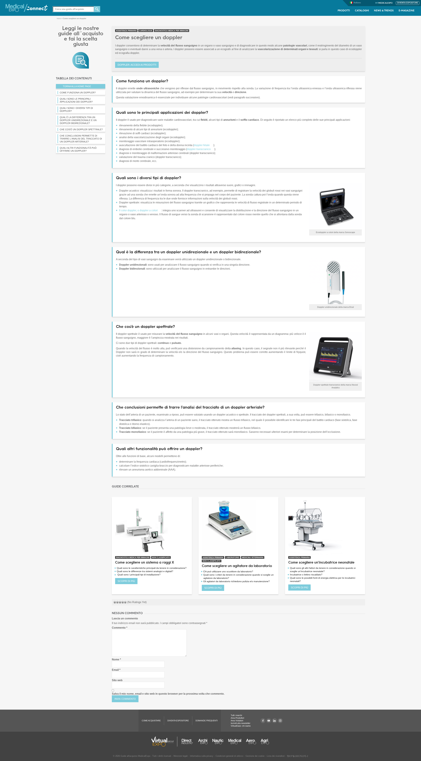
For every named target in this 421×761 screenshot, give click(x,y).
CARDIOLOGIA (145, 31)
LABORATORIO (232, 557)
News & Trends (384, 11)
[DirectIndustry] (187, 741)
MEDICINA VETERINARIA (252, 557)
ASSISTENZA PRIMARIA (126, 31)
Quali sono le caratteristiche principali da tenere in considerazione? (151, 568)
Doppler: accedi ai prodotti (137, 64)
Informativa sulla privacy (201, 756)
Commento (119, 627)
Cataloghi (362, 11)
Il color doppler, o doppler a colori (138, 210)
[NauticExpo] (218, 741)
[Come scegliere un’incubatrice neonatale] (325, 527)
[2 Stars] (117, 602)
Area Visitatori (237, 720)
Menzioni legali (180, 756)
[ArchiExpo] (202, 741)
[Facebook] (262, 720)
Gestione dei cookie (255, 756)
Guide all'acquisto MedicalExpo (135, 756)
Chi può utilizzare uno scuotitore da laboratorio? (228, 571)
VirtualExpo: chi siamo (241, 726)
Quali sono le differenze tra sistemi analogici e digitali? (145, 571)
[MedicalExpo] (26, 7)
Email (116, 669)
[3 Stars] (120, 602)
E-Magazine (406, 11)
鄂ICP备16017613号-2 (297, 756)
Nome (116, 659)
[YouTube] (268, 720)
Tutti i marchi (236, 715)
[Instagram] (280, 720)
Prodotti (344, 11)
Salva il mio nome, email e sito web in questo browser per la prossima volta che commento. (168, 693)
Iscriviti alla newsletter (240, 723)
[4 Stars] (122, 602)
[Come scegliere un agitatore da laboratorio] (238, 527)
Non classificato (161, 557)
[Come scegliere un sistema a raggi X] (152, 527)
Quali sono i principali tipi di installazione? (139, 574)
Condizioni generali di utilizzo (229, 756)
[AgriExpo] (265, 741)
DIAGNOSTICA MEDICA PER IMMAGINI (171, 31)
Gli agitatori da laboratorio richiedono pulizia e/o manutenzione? (236, 581)
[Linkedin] (274, 720)
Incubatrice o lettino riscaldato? (306, 574)
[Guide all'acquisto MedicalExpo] (80, 60)
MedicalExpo (384, 3)
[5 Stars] (125, 602)
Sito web (117, 680)
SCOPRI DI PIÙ (126, 581)
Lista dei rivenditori (276, 756)
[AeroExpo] (251, 741)
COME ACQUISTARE (151, 720)
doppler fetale (202, 145)
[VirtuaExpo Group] (164, 742)
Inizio (59, 18)
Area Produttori (237, 718)
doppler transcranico (199, 149)
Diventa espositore (407, 3)
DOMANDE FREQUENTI (207, 720)
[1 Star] (114, 602)
